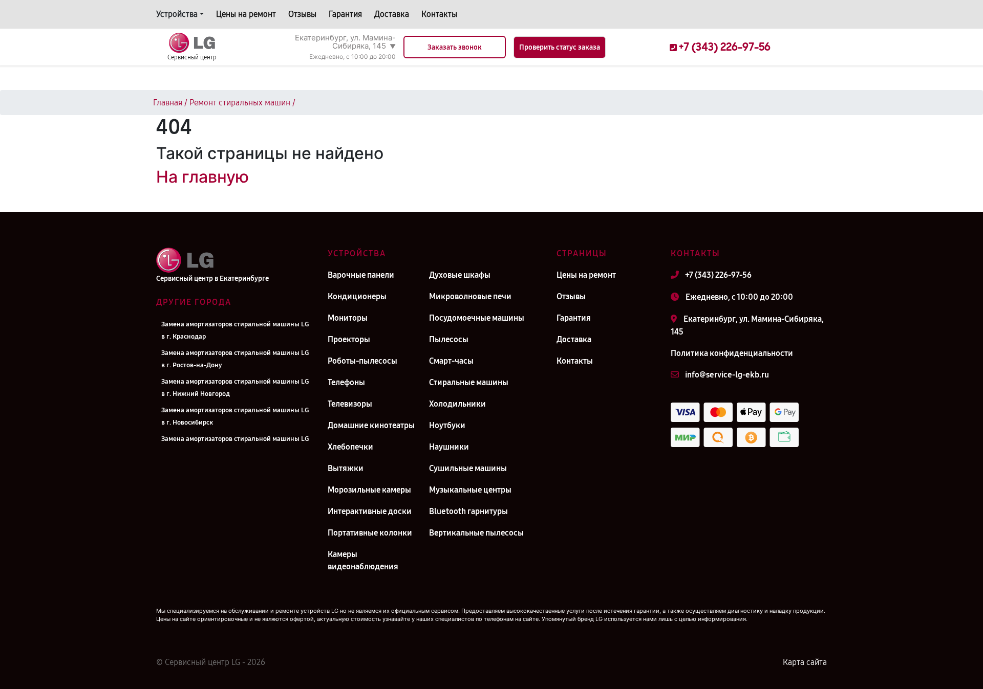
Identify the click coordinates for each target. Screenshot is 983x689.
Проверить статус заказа (559, 47)
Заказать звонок (455, 47)
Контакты (439, 14)
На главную (202, 177)
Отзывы (302, 14)
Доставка (391, 14)
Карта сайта (805, 662)
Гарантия (345, 14)
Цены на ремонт (246, 14)
